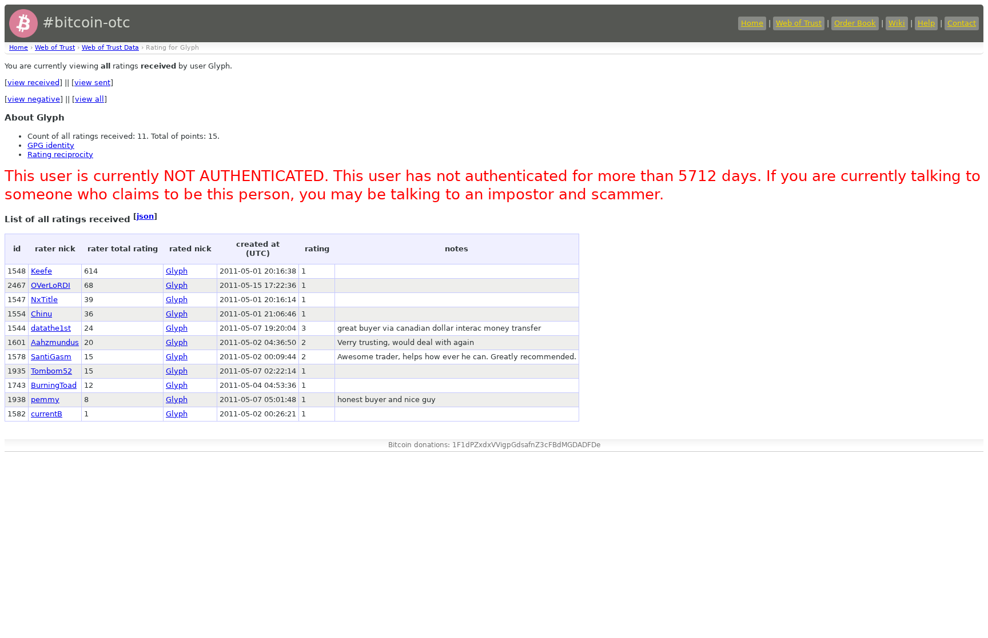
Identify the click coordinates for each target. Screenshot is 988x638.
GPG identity (50, 145)
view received (33, 82)
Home (752, 23)
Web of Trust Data (110, 47)
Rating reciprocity (60, 154)
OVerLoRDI (50, 285)
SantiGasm (51, 356)
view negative (33, 99)
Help (926, 23)
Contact (961, 23)
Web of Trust (799, 23)
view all (89, 99)
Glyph (177, 271)
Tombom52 (51, 371)
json (145, 216)
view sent (92, 82)
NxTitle (44, 299)
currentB (46, 414)
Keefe (41, 271)
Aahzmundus (55, 342)
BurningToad (54, 385)
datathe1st (51, 328)
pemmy (45, 399)
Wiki (897, 23)
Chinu (41, 314)
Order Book (855, 23)
